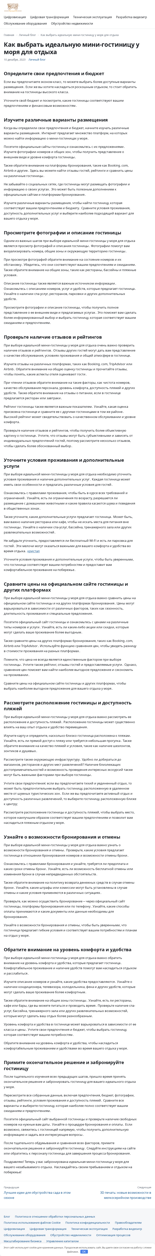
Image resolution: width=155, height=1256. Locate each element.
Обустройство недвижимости (72, 23)
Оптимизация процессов (113, 1235)
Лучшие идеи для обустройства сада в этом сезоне (37, 1193)
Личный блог (27, 35)
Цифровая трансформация (49, 17)
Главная (9, 35)
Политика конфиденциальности (87, 1222)
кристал (33, 551)
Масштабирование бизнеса (22, 1241)
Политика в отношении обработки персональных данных (55, 1216)
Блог (7, 1216)
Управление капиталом (62, 1241)
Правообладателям (128, 1222)
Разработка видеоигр (131, 17)
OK (84, 1251)
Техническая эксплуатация (92, 17)
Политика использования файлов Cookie (32, 1222)
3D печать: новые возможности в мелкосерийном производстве (125, 1193)
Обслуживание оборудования (25, 23)
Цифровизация (15, 17)
